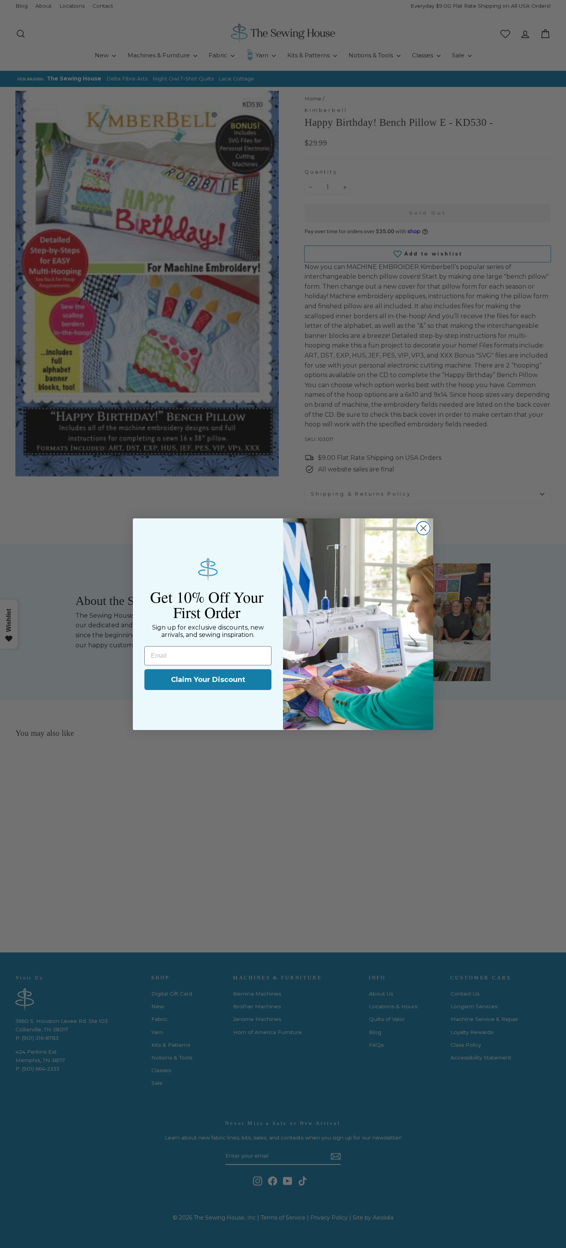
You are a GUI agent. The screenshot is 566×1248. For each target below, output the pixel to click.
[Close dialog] (423, 528)
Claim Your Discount (208, 679)
